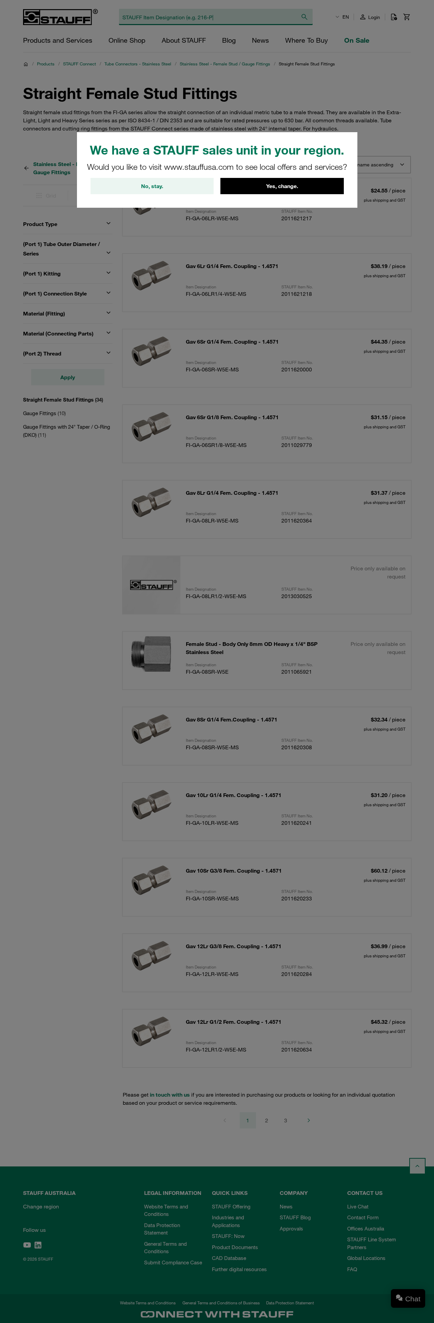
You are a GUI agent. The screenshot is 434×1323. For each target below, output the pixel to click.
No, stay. (152, 186)
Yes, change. (282, 186)
